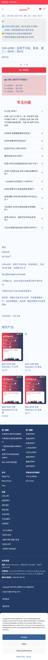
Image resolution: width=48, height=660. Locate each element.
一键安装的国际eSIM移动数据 (11, 448)
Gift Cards (30, 481)
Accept (24, 637)
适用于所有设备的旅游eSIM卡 (10, 456)
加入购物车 (24, 70)
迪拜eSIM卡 (30, 466)
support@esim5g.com (11, 592)
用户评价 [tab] (6, 256)
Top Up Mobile (31, 476)
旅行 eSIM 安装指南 (9, 462)
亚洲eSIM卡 (30, 434)
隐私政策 (5, 606)
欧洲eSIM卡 (30, 443)
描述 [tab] (4, 247)
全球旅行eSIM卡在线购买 (11, 434)
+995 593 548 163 (18, 577)
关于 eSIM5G (7, 530)
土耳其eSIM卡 (31, 448)
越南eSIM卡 (30, 462)
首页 (3, 16)
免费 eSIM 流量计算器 (10, 540)
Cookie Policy (20, 656)
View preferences (24, 651)
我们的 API (6, 544)
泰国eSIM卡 (30, 457)
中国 (14, 316)
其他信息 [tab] (6, 252)
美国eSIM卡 (30, 439)
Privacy (28, 656)
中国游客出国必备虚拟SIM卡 (12, 440)
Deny (24, 644)
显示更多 (4, 370)
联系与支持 (6, 535)
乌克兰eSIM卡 (31, 452)
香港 (18, 316)
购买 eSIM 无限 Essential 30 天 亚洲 (9, 410)
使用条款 (5, 599)
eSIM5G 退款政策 (9, 549)
